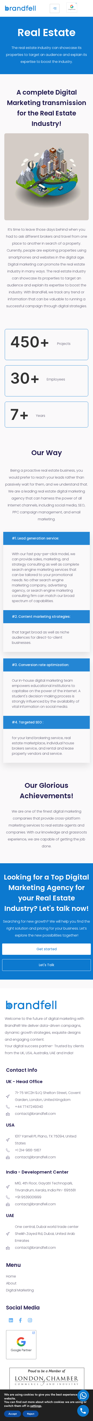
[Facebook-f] (20, 1320)
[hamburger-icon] (54, 8)
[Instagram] (30, 1320)
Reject (30, 1414)
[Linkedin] (11, 1320)
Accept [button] (12, 1414)
